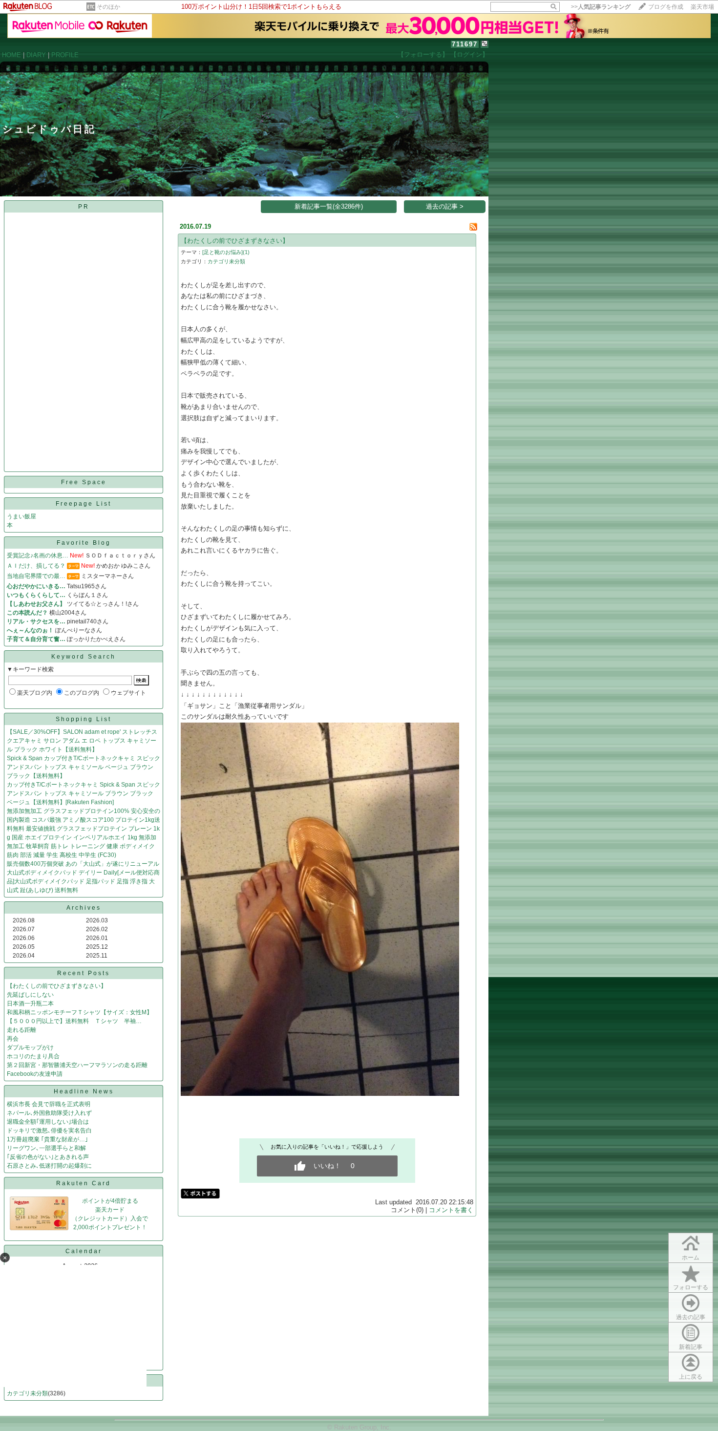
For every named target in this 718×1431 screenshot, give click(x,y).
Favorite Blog (84, 542)
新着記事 (690, 1347)
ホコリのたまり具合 (33, 1056)
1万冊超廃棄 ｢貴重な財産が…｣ (47, 1139)
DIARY (36, 55)
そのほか (108, 6)
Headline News (84, 1091)
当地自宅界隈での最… (36, 576)
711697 (465, 44)
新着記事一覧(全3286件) (329, 206)
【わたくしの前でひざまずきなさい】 (56, 985)
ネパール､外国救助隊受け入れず (49, 1113)
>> (601, 6)
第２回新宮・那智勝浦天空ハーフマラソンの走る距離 (77, 1065)
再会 (13, 1038)
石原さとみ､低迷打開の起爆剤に (49, 1165)
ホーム (690, 1257)
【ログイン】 (469, 54)
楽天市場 (702, 6)
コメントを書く (451, 1210)
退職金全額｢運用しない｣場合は (48, 1121)
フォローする (690, 1287)
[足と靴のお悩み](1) (226, 252)
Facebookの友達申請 (35, 1073)
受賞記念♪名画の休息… (37, 555)
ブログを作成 (665, 6)
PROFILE (65, 55)
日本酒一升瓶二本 (30, 1003)
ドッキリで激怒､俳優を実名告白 (49, 1130)
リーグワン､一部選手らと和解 (46, 1148)
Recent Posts (83, 973)
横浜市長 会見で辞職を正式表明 (48, 1104)
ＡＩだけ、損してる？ (36, 565)
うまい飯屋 (21, 516)
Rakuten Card (83, 1183)
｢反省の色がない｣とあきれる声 (48, 1156)
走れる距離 (21, 1029)
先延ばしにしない (30, 994)
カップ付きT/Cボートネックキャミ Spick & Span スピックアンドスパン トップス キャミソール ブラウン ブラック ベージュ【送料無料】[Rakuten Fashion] (83, 793)
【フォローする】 (423, 54)
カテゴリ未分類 (27, 1393)
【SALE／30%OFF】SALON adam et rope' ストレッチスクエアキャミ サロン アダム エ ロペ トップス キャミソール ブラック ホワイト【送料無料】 (82, 740)
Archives (83, 907)
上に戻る (690, 1376)
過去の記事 (690, 1317)
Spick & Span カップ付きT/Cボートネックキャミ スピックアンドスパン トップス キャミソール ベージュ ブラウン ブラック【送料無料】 (83, 767)
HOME (11, 55)
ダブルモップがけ (30, 1047)
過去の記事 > (445, 206)
